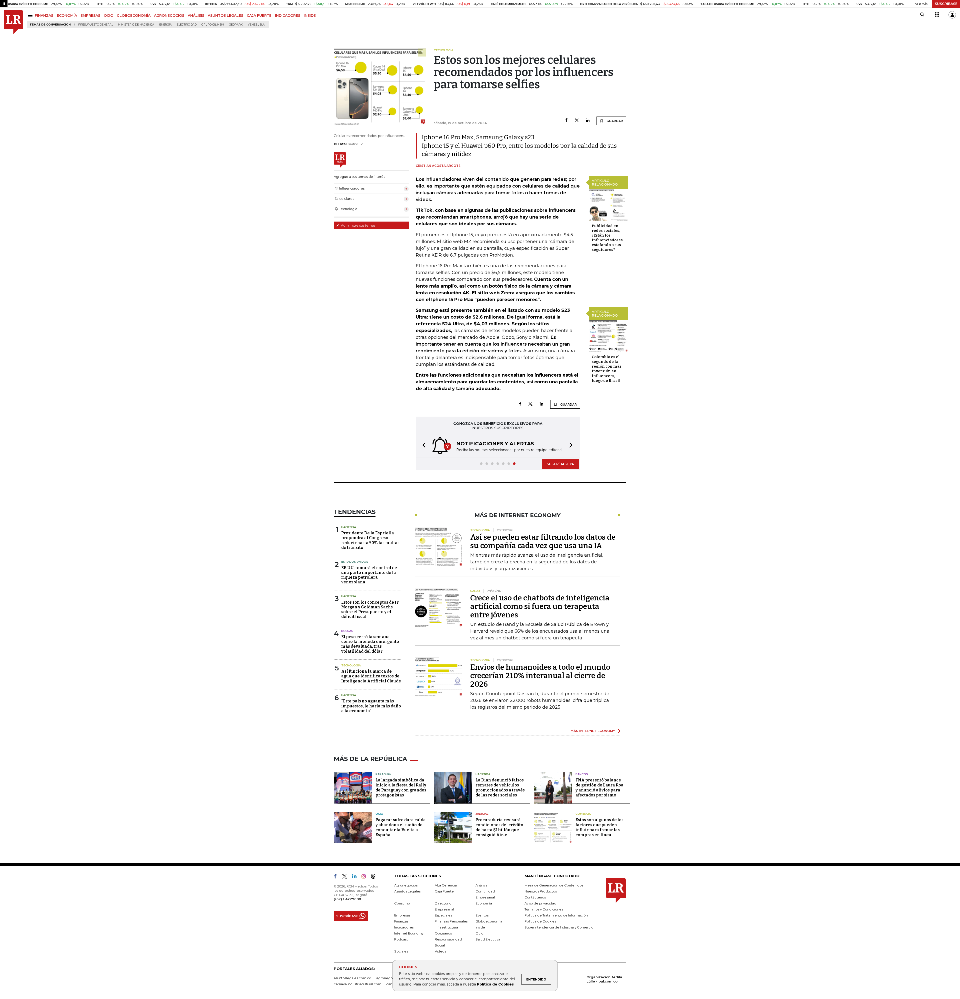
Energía (165, 24)
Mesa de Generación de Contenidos (553, 885)
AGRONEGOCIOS (169, 15)
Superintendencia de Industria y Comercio (559, 927)
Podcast (401, 939)
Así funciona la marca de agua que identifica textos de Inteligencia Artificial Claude (371, 676)
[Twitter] (576, 120)
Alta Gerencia (446, 885)
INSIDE (310, 15)
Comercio (584, 813)
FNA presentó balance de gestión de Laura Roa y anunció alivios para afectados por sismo (600, 787)
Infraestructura (446, 927)
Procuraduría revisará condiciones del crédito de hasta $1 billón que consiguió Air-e (499, 827)
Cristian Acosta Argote (438, 166)
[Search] (922, 14)
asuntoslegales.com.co (352, 978)
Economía (484, 903)
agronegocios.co (390, 978)
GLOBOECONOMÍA (133, 15)
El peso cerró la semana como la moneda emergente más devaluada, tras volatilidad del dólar (370, 644)
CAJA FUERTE (259, 15)
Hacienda (348, 527)
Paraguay (383, 774)
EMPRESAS (90, 15)
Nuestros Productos (540, 891)
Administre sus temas (357, 225)
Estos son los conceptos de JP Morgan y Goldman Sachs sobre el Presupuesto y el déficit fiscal (370, 609)
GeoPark (236, 24)
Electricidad (186, 24)
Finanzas (401, 921)
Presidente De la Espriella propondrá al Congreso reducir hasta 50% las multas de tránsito (370, 540)
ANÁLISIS (196, 15)
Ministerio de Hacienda (136, 24)
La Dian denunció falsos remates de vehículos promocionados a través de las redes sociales (500, 787)
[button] (422, 446)
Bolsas (347, 631)
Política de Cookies (495, 984)
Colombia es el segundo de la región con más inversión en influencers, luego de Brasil (607, 369)
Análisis (481, 885)
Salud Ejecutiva (488, 939)
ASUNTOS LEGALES (225, 15)
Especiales (443, 915)
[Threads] (375, 877)
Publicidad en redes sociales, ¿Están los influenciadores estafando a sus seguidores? (607, 238)
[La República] (13, 22)
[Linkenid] (356, 877)
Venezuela (256, 24)
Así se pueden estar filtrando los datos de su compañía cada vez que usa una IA (543, 541)
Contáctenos (535, 897)
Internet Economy (409, 933)
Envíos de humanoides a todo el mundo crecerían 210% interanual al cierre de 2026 (540, 676)
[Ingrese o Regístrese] (952, 15)
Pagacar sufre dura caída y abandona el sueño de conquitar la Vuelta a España (401, 827)
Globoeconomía (489, 921)
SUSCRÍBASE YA (560, 464)
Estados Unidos (354, 561)
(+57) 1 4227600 (347, 899)
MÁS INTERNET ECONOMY (592, 731)
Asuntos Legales (407, 891)
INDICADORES (287, 15)
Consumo (402, 903)
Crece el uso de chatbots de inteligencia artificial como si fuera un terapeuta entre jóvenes (540, 606)
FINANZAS (44, 15)
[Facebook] (566, 120)
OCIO (108, 15)
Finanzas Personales (451, 921)
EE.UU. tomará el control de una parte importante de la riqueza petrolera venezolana (369, 575)
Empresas (402, 915)
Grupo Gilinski (213, 24)
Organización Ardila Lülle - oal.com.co (604, 979)
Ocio (379, 813)
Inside (480, 927)
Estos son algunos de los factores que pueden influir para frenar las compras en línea (600, 827)
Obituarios (443, 933)
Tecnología (351, 665)
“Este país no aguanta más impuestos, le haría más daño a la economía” (371, 706)
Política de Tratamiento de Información (556, 915)
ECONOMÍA (67, 15)
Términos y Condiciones (543, 909)
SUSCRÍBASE (946, 4)
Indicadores (404, 927)
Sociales (401, 951)
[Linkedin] (588, 120)
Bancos (582, 774)
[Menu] (31, 15)
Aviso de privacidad (540, 903)
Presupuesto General (95, 24)
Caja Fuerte (444, 891)
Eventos (482, 915)
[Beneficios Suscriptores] (937, 15)
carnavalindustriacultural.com (357, 984)
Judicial (482, 813)
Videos (440, 951)
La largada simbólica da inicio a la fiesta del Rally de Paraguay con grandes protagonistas (401, 787)
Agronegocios (406, 885)
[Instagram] (366, 877)
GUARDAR (614, 121)
